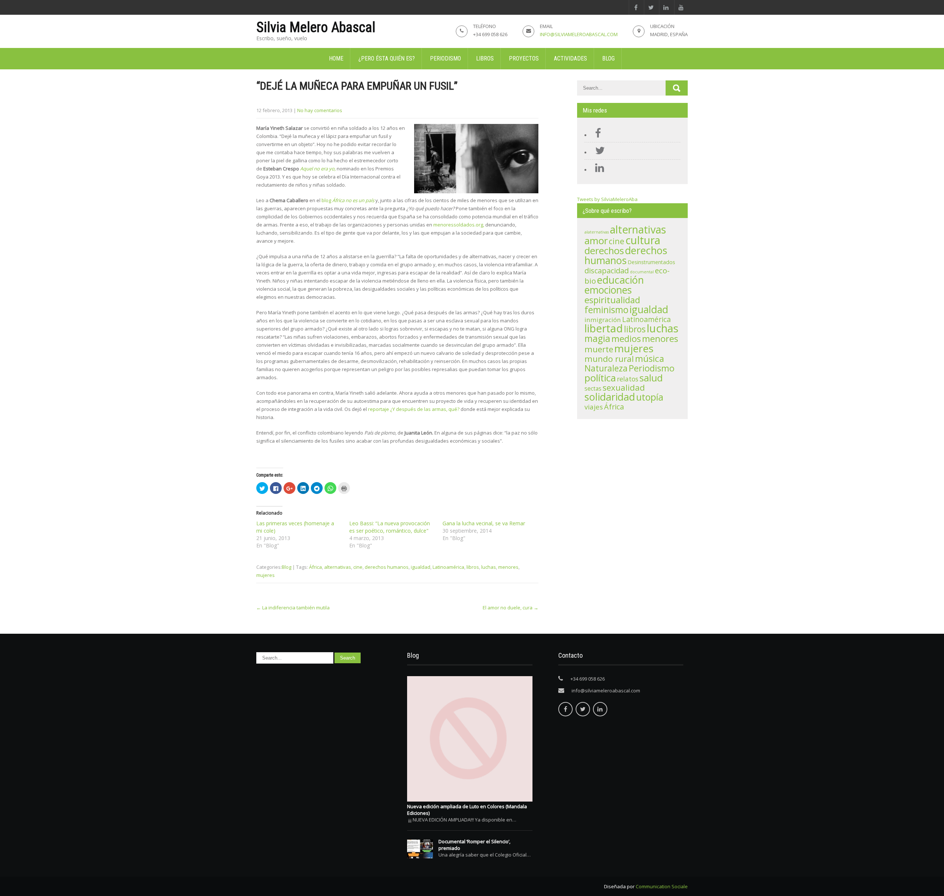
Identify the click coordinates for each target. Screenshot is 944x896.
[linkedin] (666, 7)
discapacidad (606, 271)
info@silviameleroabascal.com (579, 34)
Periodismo (445, 58)
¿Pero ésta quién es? (386, 58)
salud (651, 377)
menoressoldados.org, (459, 224)
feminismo (606, 310)
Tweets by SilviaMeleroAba (607, 199)
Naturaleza (606, 368)
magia (597, 338)
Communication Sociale (662, 886)
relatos (627, 378)
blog (327, 200)
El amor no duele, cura (510, 607)
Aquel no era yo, (318, 168)
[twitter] (650, 7)
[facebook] (635, 7)
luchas (488, 567)
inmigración (602, 319)
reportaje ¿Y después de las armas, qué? (414, 409)
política (600, 377)
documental (642, 271)
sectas (592, 388)
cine (357, 567)
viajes (593, 406)
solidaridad (609, 397)
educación (620, 280)
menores (508, 567)
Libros (485, 58)
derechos (604, 250)
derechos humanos (387, 567)
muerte (598, 349)
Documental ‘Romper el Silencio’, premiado (474, 844)
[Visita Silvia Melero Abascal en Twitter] (598, 152)
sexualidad (624, 387)
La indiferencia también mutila (293, 607)
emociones (608, 290)
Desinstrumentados (651, 262)
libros (472, 567)
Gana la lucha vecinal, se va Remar (483, 523)
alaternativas (596, 232)
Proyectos (524, 58)
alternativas (337, 567)
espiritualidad (612, 300)
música (649, 358)
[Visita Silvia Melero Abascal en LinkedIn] (597, 170)
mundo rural (609, 358)
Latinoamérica (448, 567)
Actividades (570, 58)
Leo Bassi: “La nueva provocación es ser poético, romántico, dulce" (389, 527)
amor (596, 240)
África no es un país (353, 200)
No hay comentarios (319, 110)
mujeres (265, 575)
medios (626, 339)
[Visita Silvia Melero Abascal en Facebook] (596, 135)
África (315, 567)
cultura (642, 240)
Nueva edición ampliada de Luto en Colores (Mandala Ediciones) (467, 809)
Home (336, 58)
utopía (649, 397)
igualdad (420, 567)
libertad (603, 328)
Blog (608, 58)
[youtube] (681, 7)
